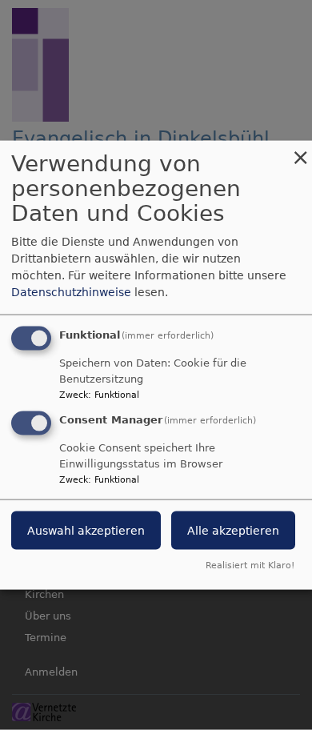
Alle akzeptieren (233, 530)
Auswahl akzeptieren (86, 530)
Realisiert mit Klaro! (250, 565)
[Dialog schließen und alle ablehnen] (300, 151)
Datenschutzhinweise (71, 292)
